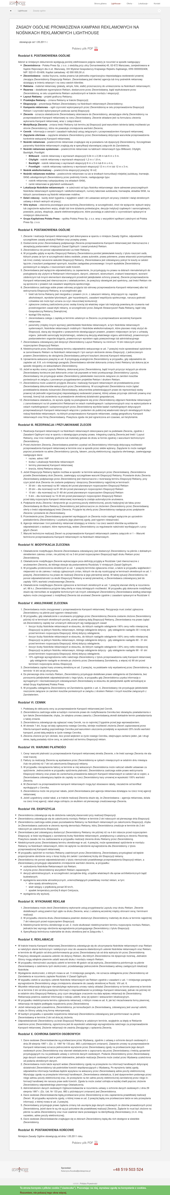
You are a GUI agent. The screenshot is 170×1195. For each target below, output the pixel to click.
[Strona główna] (10, 10)
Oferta (129, 3)
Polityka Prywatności (88, 1183)
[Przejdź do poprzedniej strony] (159, 10)
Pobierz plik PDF (83, 48)
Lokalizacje (143, 3)
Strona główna (100, 3)
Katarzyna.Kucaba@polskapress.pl (75, 1171)
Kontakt (157, 3)
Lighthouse (115, 3)
